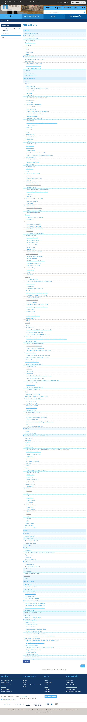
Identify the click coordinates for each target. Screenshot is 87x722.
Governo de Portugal (12, 709)
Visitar (52, 16)
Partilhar (27, 661)
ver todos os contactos (50, 696)
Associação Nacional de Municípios (56, 709)
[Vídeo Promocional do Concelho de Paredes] (32, 5)
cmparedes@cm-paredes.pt (9, 699)
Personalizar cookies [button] (62, 2)
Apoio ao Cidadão (74, 16)
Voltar (82, 666)
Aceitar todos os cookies (78, 2)
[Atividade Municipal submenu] (42, 16)
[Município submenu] (20, 16)
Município (9, 16)
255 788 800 (24, 696)
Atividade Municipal (31, 16)
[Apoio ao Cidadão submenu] (85, 16)
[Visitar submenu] (63, 16)
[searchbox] (64, 12)
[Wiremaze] (56, 704)
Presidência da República (25, 709)
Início (2, 20)
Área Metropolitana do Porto (72, 709)
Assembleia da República (39, 709)
